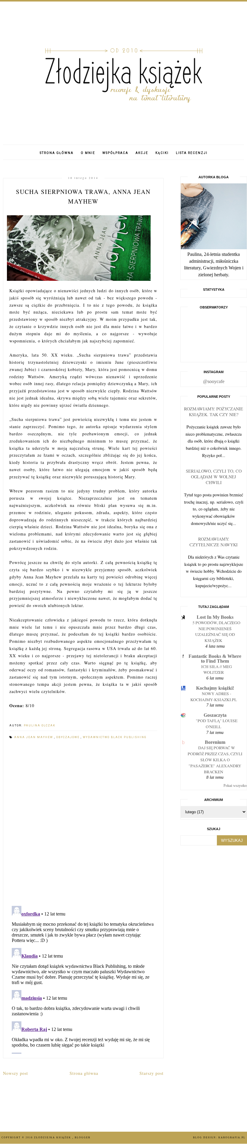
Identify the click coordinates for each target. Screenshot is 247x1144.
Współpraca (115, 153)
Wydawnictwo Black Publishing (115, 737)
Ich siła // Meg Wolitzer (216, 669)
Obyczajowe (68, 737)
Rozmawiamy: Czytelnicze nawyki (213, 541)
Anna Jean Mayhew (34, 737)
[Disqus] (83, 823)
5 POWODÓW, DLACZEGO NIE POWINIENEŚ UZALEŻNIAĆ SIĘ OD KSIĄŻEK (216, 631)
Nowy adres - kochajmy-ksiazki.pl (213, 696)
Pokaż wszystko (235, 786)
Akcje (142, 153)
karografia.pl (231, 1137)
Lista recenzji (192, 153)
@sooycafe (213, 381)
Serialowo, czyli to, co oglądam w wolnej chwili (214, 476)
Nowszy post (15, 1073)
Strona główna (56, 153)
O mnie (88, 153)
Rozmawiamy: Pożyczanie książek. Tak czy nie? (213, 411)
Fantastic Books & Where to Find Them (215, 659)
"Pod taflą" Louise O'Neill (216, 723)
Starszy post (151, 1073)
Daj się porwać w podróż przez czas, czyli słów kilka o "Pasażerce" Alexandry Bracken (215, 759)
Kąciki (162, 153)
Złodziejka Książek (53, 1137)
